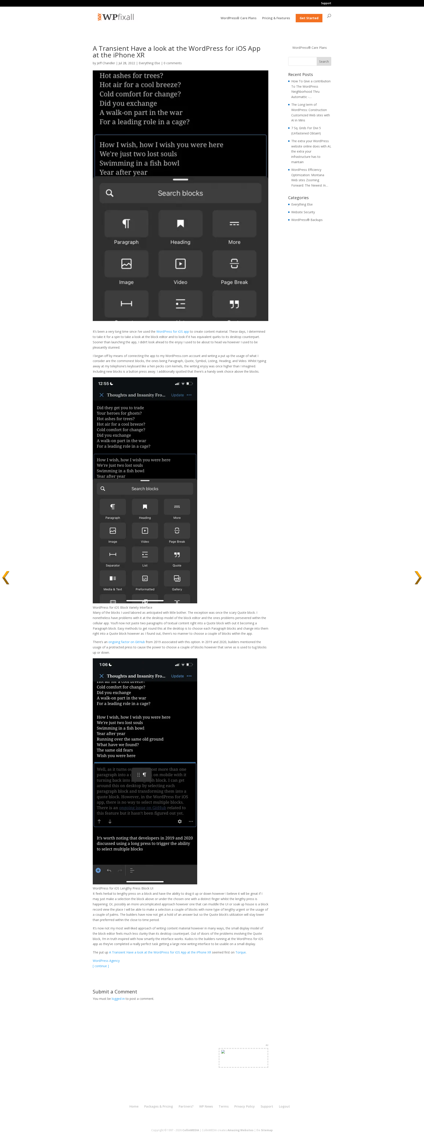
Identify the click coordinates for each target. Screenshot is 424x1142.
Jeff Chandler (106, 63)
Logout (284, 1106)
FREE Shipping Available (243, 1063)
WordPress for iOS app (172, 331)
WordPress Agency (106, 961)
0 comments (173, 63)
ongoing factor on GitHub (126, 642)
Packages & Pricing (158, 1106)
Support (326, 3)
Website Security (303, 212)
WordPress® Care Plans (238, 18)
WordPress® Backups (307, 220)
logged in (118, 999)
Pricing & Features (276, 18)
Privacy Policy (244, 1106)
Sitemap (267, 1130)
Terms (224, 1106)
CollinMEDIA (190, 1130)
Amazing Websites (240, 1130)
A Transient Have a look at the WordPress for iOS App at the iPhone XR (160, 952)
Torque (240, 952)
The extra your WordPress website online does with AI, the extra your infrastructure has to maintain (311, 151)
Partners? (186, 1106)
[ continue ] (101, 966)
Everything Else (149, 63)
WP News (206, 1106)
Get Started (309, 18)
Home (133, 1106)
